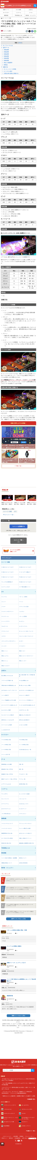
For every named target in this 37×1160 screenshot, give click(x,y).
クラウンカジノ (22, 813)
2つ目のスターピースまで (25, 567)
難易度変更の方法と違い (7, 833)
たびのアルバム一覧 (23, 710)
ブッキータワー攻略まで (24, 572)
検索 (32, 1070)
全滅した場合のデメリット (25, 838)
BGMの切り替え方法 (6, 843)
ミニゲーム (18, 12)
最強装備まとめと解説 (6, 764)
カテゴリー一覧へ (9, 514)
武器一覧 (21, 764)
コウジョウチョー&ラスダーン (8, 641)
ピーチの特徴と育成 (6, 749)
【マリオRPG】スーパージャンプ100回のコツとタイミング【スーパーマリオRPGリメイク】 (20, 888)
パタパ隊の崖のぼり (6, 813)
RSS (21, 1140)
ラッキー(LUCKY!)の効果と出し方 (27, 705)
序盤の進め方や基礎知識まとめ (8, 685)
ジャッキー (4, 646)
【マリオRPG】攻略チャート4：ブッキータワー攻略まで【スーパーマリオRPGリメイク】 (20, 912)
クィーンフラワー (5, 621)
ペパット (21, 601)
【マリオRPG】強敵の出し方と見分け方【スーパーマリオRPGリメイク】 (19, 905)
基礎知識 (6, 15)
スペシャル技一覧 (5, 754)
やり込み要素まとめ (23, 680)
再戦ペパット (4, 651)
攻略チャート (6, 9)
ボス (15, 511)
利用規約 (21, 1136)
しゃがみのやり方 (5, 729)
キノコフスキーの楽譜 (24, 794)
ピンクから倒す (8, 71)
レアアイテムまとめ (6, 784)
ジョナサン (21, 611)
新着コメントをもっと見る (18, 1015)
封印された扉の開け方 (24, 720)
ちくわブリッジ (22, 808)
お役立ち (31, 9)
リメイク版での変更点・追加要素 (9, 858)
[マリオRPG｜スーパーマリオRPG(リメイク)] (4, 2)
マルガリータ (4, 626)
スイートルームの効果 (6, 725)
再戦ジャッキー (22, 660)
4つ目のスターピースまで (7, 577)
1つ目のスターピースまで (7, 567)
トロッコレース (22, 798)
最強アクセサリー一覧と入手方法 (9, 779)
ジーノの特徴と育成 (6, 744)
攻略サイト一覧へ (31, 1130)
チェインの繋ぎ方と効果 (24, 828)
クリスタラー (22, 646)
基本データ (6, 47)
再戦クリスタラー (5, 665)
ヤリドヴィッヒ (5, 616)
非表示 (20, 42)
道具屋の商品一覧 (23, 784)
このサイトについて (7, 1136)
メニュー (2, 1144)
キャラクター (6, 12)
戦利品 (6, 64)
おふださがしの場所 (6, 710)
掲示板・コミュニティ (31, 15)
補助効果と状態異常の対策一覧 (26, 843)
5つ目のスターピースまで (25, 577)
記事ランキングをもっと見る (18, 918)
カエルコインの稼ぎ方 (24, 695)
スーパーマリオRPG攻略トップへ (15, 550)
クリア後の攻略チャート (24, 586)
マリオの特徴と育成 (6, 739)
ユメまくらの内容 (23, 725)
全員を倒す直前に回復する (11, 73)
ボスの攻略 (18, 9)
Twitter (16, 1140)
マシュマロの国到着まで (7, 582)
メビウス (3, 636)
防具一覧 (21, 769)
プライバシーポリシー (30, 1136)
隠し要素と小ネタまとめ (7, 675)
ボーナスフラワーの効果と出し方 (9, 705)
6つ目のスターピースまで (25, 582)
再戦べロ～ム (4, 660)
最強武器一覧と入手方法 (7, 769)
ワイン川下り (4, 794)
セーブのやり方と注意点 (7, 838)
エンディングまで (5, 586)
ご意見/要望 (15, 1136)
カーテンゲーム (5, 803)
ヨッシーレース (5, 798)
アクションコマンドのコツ (25, 823)
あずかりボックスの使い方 (25, 833)
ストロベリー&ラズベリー (7, 611)
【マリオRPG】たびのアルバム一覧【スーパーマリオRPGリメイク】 (20, 880)
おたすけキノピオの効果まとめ (26, 690)
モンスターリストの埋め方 (7, 715)
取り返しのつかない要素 (24, 685)
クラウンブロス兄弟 (23, 606)
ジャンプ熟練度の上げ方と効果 (8, 700)
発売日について (22, 858)
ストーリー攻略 (7, 511)
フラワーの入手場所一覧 (7, 680)
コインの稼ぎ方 (5, 695)
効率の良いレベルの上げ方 (7, 720)
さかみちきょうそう (23, 803)
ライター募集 (33, 1138)
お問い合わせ (25, 1138)
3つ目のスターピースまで (7, 572)
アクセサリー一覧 (23, 774)
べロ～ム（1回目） (23, 596)
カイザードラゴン (23, 626)
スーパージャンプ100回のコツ (26, 700)
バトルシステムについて (7, 823)
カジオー (21, 641)
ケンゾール (4, 596)
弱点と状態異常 (8, 62)
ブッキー (3, 606)
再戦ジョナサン (5, 655)
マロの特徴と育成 (23, 739)
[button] (18, 91)
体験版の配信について (6, 863)
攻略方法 (5, 67)
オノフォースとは (8, 45)
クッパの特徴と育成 (23, 744)
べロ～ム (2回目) (23, 616)
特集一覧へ (19, 466)
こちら (21, 530)
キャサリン (21, 621)
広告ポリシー (4, 1138)
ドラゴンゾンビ (5, 631)
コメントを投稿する (18, 526)
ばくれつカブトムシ (6, 808)
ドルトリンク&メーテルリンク (26, 636)
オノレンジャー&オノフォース (26, 631)
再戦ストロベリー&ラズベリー (26, 655)
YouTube (18, 1141)
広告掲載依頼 (17, 1138)
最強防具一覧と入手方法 (7, 774)
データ (30, 12)
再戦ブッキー (22, 651)
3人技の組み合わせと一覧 (25, 749)
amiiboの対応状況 (23, 863)
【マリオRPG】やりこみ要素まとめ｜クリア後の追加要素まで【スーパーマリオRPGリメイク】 (20, 897)
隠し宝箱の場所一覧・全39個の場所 (27, 675)
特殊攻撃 (6, 49)
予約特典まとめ (18, 15)
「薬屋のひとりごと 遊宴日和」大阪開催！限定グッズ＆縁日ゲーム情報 (18, 1096)
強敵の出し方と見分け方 (24, 715)
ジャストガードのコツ (6, 828)
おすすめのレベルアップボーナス (9, 690)
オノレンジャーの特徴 (10, 69)
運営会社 (11, 1138)
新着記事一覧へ (31, 1099)
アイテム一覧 (22, 779)
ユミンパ (3, 601)
